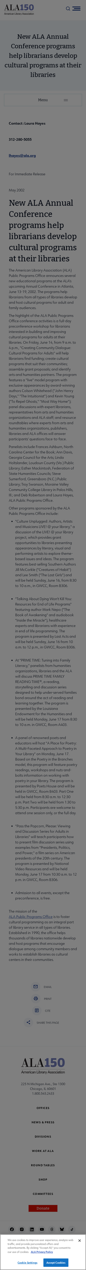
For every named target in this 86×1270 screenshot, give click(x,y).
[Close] (79, 1240)
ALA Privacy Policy (42, 1252)
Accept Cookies (56, 1262)
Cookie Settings (27, 1262)
